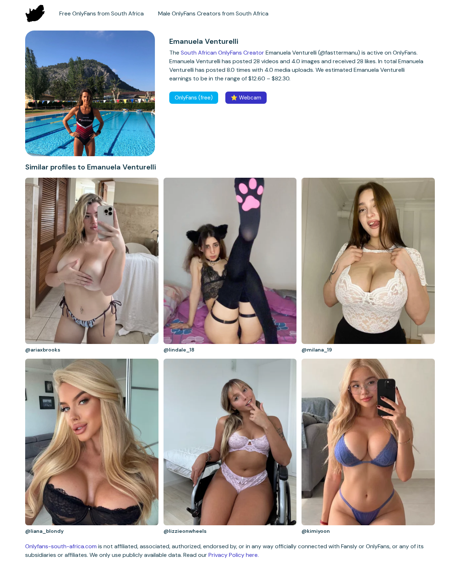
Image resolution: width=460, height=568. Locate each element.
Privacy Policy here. (233, 555)
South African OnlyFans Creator (222, 52)
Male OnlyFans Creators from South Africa (213, 13)
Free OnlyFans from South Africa (101, 13)
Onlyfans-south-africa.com (61, 546)
